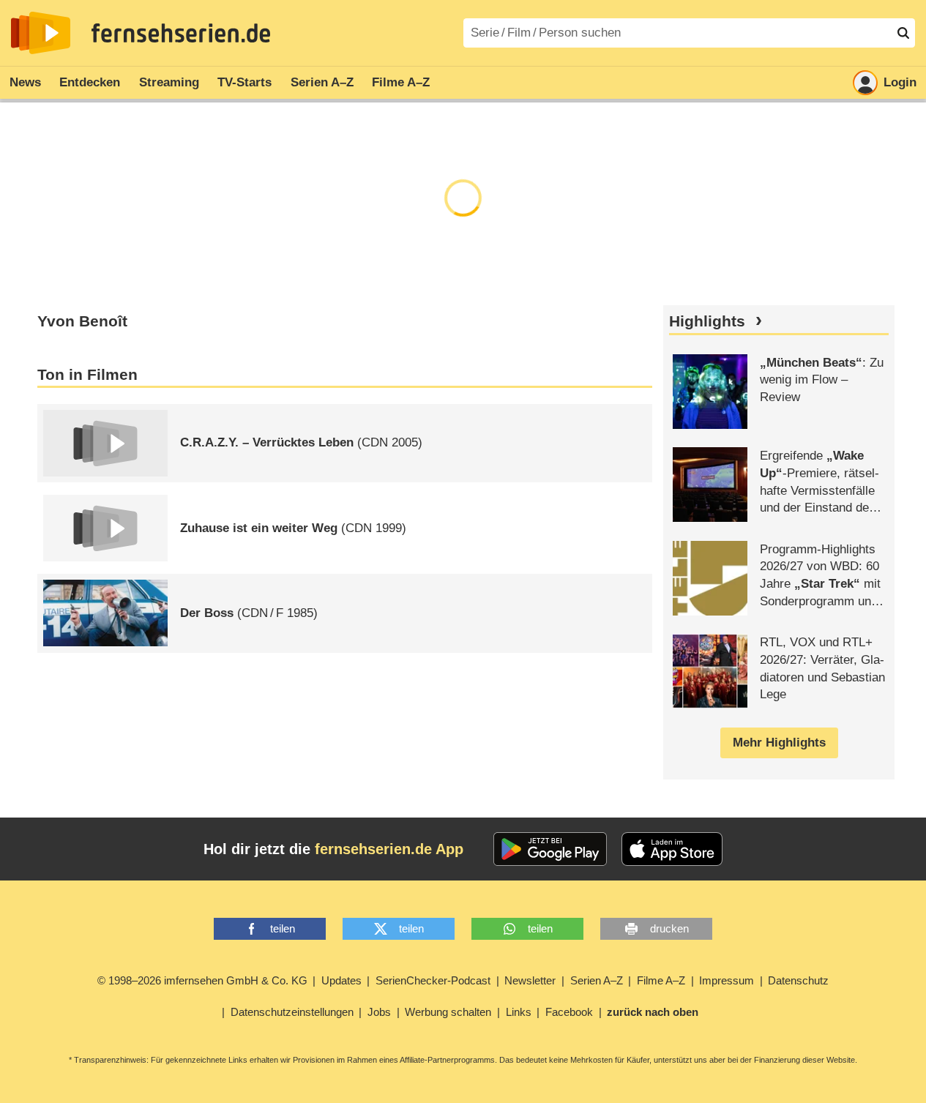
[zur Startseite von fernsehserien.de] (40, 33)
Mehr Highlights (779, 742)
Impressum (726, 980)
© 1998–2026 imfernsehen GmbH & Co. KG (202, 980)
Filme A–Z (401, 82)
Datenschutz (798, 980)
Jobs (379, 1012)
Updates (341, 980)
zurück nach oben (652, 1012)
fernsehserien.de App (389, 849)
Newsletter (530, 980)
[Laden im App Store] (671, 849)
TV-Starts (244, 82)
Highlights (707, 321)
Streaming (169, 82)
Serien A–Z (322, 82)
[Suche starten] (903, 33)
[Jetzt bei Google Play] (550, 849)
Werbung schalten (448, 1012)
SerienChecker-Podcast (433, 980)
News (25, 82)
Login (900, 82)
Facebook (569, 1012)
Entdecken (89, 82)
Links (518, 1012)
